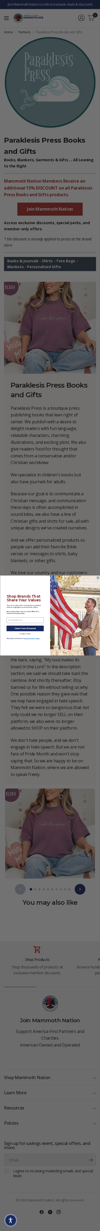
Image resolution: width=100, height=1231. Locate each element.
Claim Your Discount (25, 628)
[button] (10, 1220)
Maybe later (25, 633)
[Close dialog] (98, 577)
